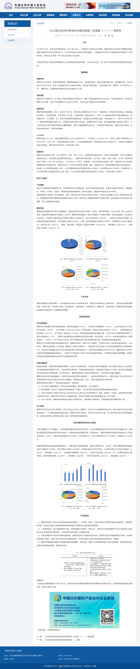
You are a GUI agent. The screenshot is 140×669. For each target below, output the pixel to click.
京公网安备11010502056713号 (72, 666)
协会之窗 (24, 15)
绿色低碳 (116, 15)
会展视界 (90, 15)
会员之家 (37, 15)
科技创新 (103, 15)
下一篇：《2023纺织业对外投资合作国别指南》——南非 (58, 640)
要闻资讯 (63, 15)
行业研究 (11, 40)
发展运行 (76, 15)
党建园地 (50, 15)
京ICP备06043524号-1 (51, 666)
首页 (11, 15)
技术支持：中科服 (90, 666)
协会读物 (129, 15)
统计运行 (11, 35)
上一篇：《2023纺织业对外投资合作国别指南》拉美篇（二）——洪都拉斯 (65, 636)
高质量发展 (12, 29)
